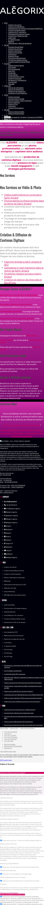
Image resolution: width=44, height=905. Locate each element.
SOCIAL (4, 600)
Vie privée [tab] (3, 884)
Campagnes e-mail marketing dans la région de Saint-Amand (23, 269)
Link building (7, 642)
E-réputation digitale (10, 646)
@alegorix (9, 529)
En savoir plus (6, 760)
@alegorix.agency (11, 522)
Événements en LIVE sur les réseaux (14, 622)
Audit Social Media (9, 605)
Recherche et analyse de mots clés (14, 639)
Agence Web (4, 728)
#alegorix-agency (11, 519)
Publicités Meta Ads (9, 612)
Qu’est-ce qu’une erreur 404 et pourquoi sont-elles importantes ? (23, 683)
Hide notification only (18, 895)
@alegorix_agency (12, 515)
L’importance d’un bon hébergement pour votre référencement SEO (23, 695)
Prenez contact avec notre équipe (21, 424)
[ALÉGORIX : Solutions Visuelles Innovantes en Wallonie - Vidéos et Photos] (22, 20)
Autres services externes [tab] (8, 844)
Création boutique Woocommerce (14, 570)
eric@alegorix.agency (13, 508)
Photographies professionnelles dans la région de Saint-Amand (24, 202)
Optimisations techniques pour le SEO (15, 584)
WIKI (3, 705)
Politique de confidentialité (9, 893)
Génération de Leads (10, 588)
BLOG (4, 661)
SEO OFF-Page (8, 656)
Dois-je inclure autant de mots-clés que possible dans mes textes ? (23, 725)
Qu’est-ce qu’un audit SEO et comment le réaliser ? (18, 691)
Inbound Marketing (9, 591)
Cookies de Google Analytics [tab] (9, 819)
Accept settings (5, 895)
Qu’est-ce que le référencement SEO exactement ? (18, 721)
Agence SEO (14, 728)
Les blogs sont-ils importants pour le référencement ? (20, 709)
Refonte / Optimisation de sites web (14, 577)
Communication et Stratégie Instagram (15, 608)
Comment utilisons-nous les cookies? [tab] (12, 773)
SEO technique (8, 649)
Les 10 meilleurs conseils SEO (13, 671)
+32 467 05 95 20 (11, 505)
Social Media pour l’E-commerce (13, 615)
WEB (4, 562)
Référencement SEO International (13, 635)
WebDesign (7, 581)
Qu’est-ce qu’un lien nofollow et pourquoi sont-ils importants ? (22, 701)
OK (1, 760)
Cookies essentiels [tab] (6, 798)
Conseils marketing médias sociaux (14, 619)
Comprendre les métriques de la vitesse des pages (19, 713)
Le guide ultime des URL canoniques (14, 674)
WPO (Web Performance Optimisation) (15, 595)
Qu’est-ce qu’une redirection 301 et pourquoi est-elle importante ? (23, 698)
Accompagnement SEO (11, 632)
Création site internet (10, 567)
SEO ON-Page (8, 653)
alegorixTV (9, 543)
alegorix (8, 526)
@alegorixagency (11, 557)
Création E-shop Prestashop (12, 574)
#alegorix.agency (11, 512)
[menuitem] (24, 33)
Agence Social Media (27, 728)
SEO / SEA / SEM (7, 627)
